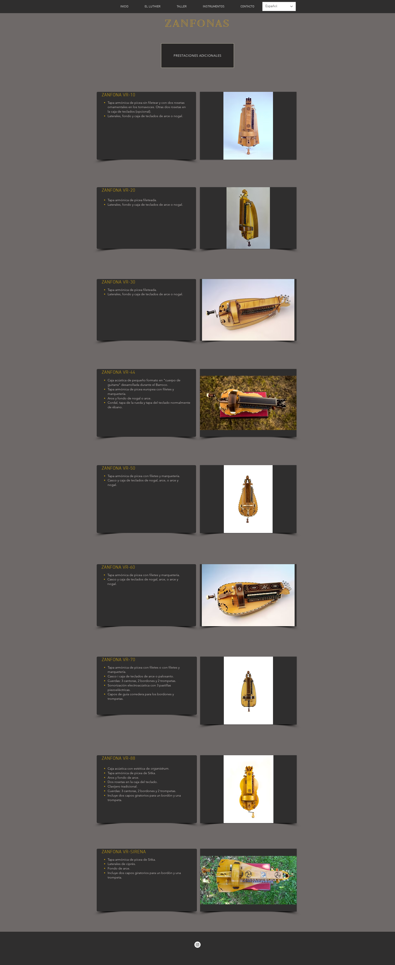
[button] (213, 6)
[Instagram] (197, 945)
